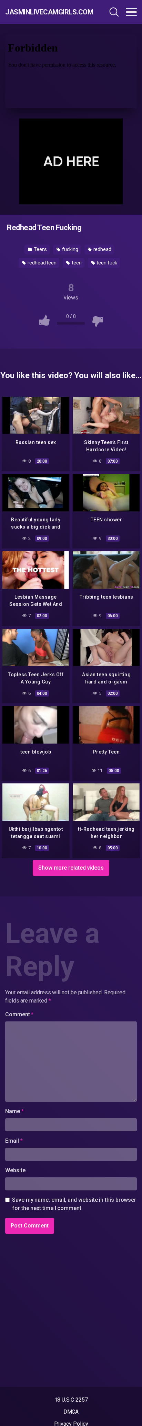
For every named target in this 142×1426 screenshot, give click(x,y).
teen (76, 262)
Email (13, 1141)
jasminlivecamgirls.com (44, 12)
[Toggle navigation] (131, 12)
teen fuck (106, 262)
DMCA (71, 1411)
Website (15, 1170)
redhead (101, 249)
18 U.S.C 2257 (71, 1399)
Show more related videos (71, 867)
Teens (40, 249)
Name (14, 1111)
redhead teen (42, 262)
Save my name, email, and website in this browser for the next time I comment (74, 1204)
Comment (19, 1014)
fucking (69, 249)
